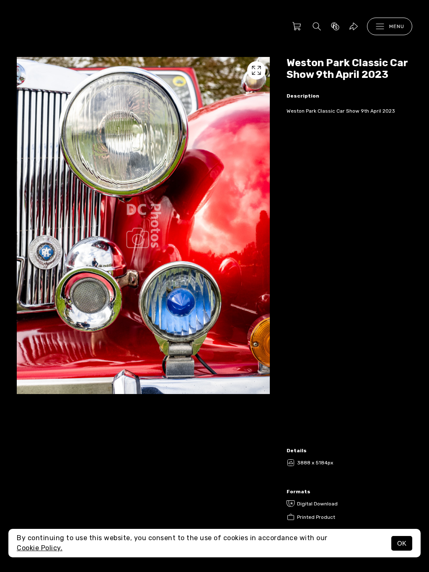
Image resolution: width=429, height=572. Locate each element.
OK (401, 543)
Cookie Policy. (39, 548)
